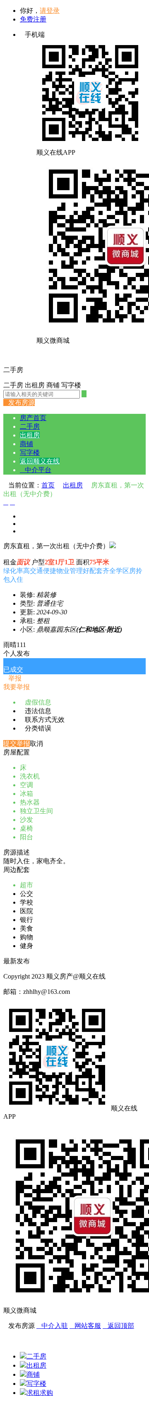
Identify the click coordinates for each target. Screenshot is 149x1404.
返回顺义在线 (40, 461)
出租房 (30, 435)
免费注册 (33, 19)
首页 (48, 485)
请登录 (50, 10)
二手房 (30, 426)
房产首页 (33, 417)
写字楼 (30, 452)
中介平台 (35, 469)
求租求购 (39, 1392)
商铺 (26, 443)
